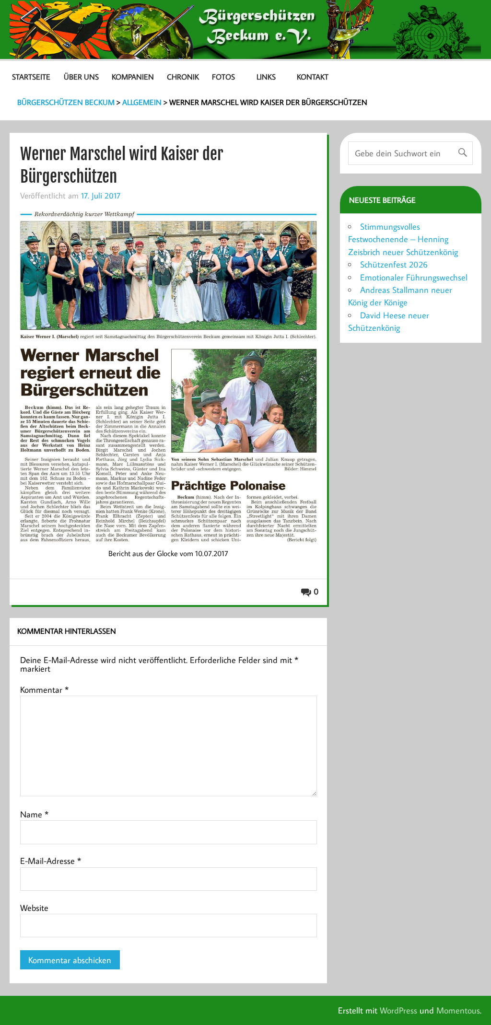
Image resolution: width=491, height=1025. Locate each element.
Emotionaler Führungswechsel (414, 277)
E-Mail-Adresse (50, 861)
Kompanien (133, 77)
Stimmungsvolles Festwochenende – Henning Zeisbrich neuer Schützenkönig (403, 239)
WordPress (398, 1010)
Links (266, 77)
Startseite (31, 77)
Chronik (183, 77)
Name (34, 814)
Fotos (223, 77)
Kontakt (312, 77)
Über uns (81, 77)
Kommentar (44, 690)
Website (34, 908)
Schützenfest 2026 (394, 264)
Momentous (458, 1010)
